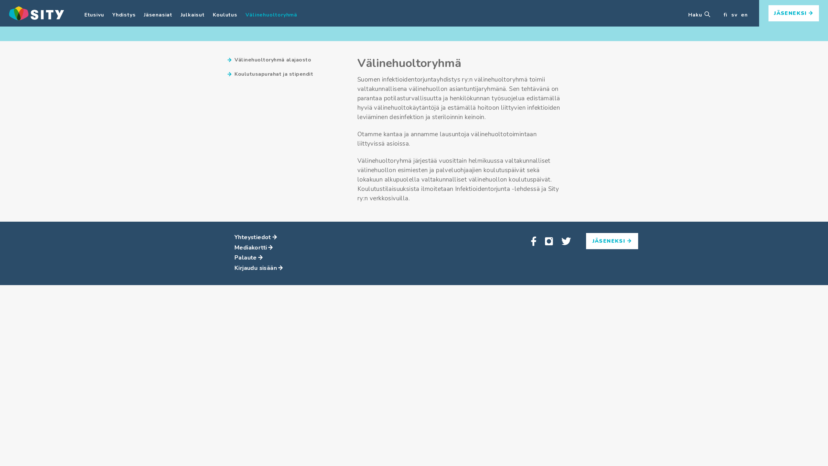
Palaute (245, 257)
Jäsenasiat (158, 14)
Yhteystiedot (252, 237)
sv (734, 14)
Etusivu (94, 14)
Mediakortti (250, 247)
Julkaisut (193, 14)
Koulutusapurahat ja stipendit (273, 74)
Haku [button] (695, 14)
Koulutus (225, 14)
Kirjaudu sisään (255, 268)
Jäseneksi (791, 13)
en (744, 14)
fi (725, 14)
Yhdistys (124, 14)
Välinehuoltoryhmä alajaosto (272, 60)
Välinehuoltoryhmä (271, 14)
